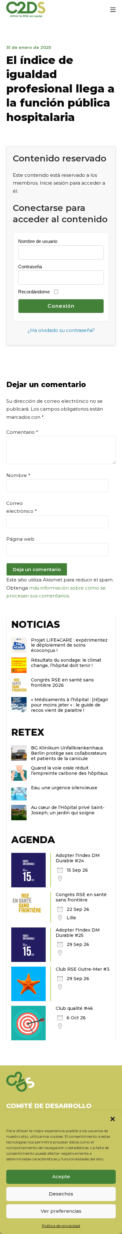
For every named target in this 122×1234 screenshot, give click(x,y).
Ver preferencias (61, 1211)
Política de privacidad (61, 1225)
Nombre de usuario (37, 241)
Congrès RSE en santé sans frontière (81, 897)
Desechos (61, 1194)
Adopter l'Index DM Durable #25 (78, 932)
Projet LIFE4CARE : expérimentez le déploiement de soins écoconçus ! (69, 645)
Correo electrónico (21, 507)
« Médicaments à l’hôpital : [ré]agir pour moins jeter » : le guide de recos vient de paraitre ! (69, 705)
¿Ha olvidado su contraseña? (61, 330)
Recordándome (34, 291)
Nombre (18, 475)
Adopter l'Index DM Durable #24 (78, 858)
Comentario (22, 432)
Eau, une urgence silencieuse (64, 787)
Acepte (61, 1176)
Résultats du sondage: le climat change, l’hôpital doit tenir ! (66, 662)
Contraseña (30, 266)
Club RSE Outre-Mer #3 (82, 969)
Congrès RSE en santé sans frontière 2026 (62, 682)
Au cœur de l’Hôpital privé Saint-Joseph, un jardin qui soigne (67, 810)
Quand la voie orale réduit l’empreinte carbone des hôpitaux (69, 770)
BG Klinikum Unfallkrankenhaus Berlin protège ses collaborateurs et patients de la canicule (69, 753)
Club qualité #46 (74, 1008)
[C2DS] (25, 10)
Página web (20, 539)
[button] (112, 1119)
